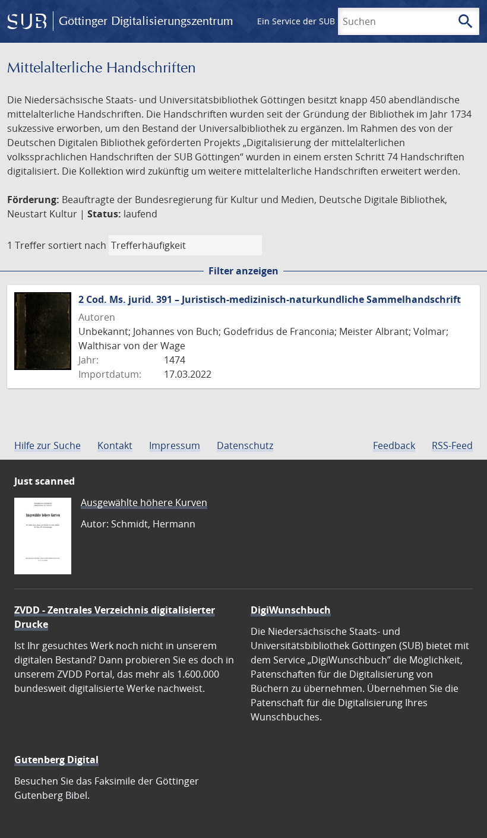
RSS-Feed (452, 445)
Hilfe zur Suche (47, 445)
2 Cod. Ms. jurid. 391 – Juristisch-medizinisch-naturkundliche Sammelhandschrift (269, 299)
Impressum (174, 445)
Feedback (394, 445)
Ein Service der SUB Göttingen (317, 21)
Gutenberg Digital (56, 759)
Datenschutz (245, 445)
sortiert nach (77, 245)
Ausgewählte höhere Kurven (144, 502)
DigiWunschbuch (291, 609)
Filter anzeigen (243, 270)
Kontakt (114, 445)
